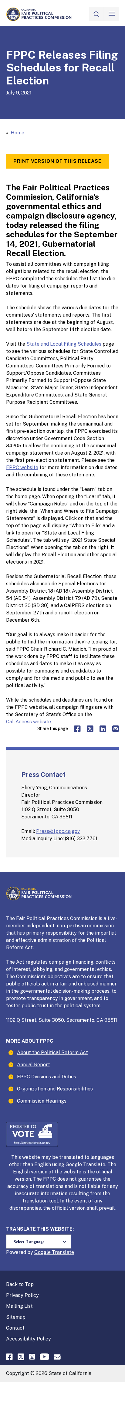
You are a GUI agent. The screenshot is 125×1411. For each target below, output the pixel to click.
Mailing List (19, 1306)
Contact (15, 1328)
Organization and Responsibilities (55, 1089)
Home (17, 133)
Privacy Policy (22, 1295)
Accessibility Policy (28, 1339)
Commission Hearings (41, 1101)
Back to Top (20, 1284)
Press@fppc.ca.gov (58, 831)
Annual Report (33, 1064)
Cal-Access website (28, 722)
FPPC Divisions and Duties (46, 1077)
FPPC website (22, 467)
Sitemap (15, 1317)
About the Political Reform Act (52, 1052)
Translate (63, 1252)
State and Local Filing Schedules (63, 344)
